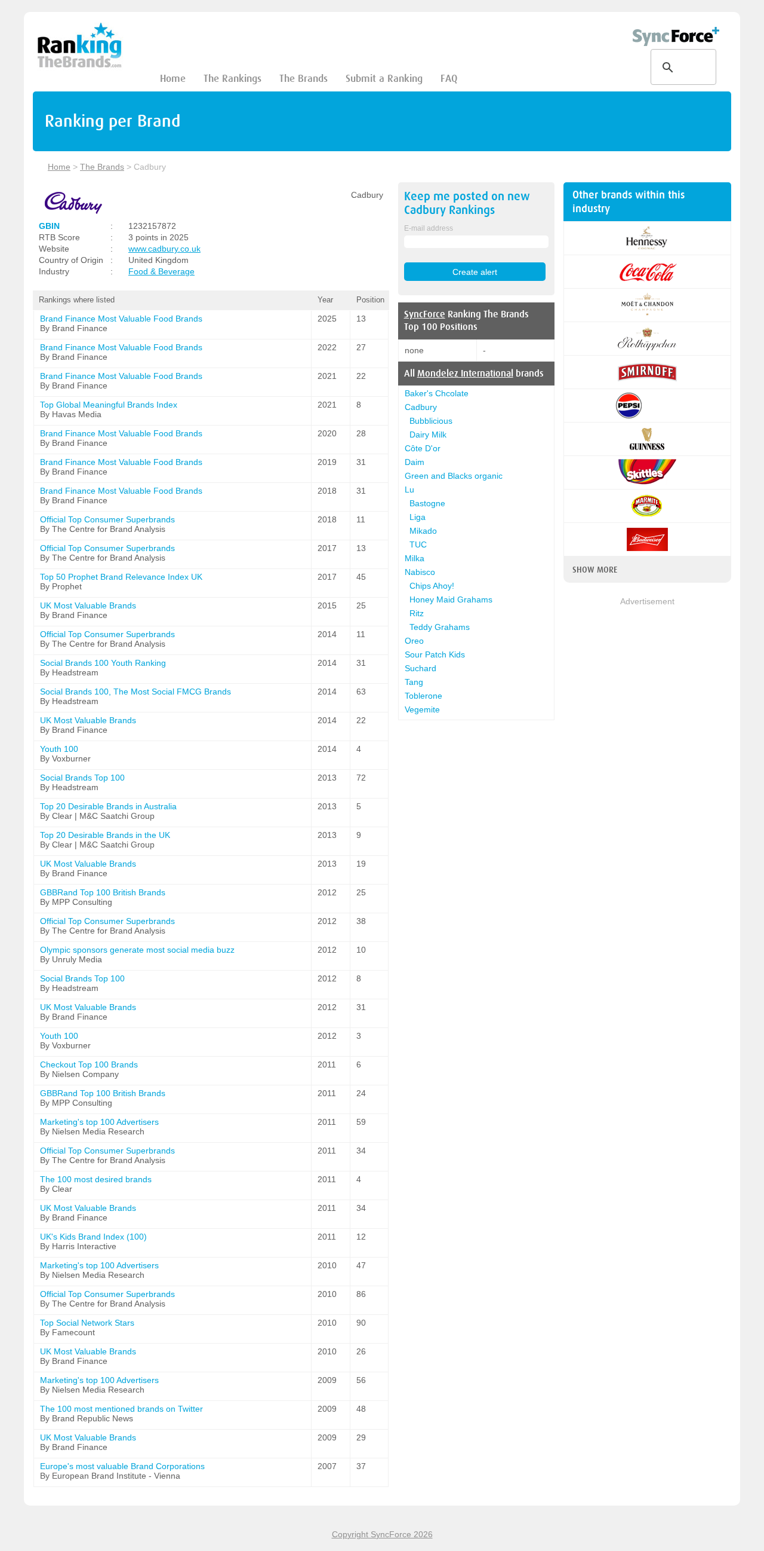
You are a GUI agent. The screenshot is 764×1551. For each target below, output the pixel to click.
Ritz (416, 613)
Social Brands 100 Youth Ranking (103, 663)
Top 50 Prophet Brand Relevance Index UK (121, 577)
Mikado (423, 531)
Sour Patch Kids (435, 654)
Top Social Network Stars (87, 1322)
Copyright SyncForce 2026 (382, 1534)
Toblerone (423, 695)
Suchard (420, 668)
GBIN (49, 226)
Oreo (414, 641)
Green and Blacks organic (454, 476)
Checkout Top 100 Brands (89, 1064)
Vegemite (422, 709)
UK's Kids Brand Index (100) (93, 1236)
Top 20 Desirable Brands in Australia (108, 806)
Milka (414, 558)
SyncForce (424, 314)
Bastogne (427, 503)
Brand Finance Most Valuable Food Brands (121, 318)
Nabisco (420, 572)
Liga (417, 517)
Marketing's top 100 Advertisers (99, 1122)
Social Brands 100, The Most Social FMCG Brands (135, 691)
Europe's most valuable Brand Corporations (122, 1466)
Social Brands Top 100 (82, 777)
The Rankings (232, 78)
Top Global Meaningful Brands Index (108, 404)
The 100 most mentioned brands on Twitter (121, 1409)
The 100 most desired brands (96, 1179)
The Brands (303, 78)
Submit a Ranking (384, 78)
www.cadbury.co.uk (164, 248)
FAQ (448, 78)
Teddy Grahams (439, 627)
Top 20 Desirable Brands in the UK (105, 835)
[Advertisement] (647, 787)
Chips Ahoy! (431, 586)
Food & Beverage (161, 271)
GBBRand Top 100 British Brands (102, 892)
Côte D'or (422, 448)
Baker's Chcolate (437, 393)
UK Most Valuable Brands (88, 605)
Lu (409, 489)
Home (173, 78)
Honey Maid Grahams (450, 599)
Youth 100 (59, 749)
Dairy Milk (427, 434)
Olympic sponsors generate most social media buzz (137, 950)
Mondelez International (465, 373)
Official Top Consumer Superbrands (107, 519)
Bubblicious (430, 421)
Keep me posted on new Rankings (467, 203)
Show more (594, 569)
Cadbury (421, 407)
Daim (414, 462)
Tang (414, 682)
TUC (418, 544)
